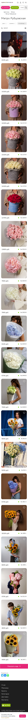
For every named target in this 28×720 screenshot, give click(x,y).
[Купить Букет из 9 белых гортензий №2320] (14, 297)
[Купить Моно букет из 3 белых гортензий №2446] (14, 360)
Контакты (5, 700)
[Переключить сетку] (25, 28)
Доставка (5, 697)
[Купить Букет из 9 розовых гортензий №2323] (14, 265)
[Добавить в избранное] (24, 34)
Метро (13, 12)
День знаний (15, 7)
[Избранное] (23, 3)
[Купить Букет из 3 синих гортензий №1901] (14, 486)
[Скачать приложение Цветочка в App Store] (6, 705)
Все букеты (6, 7)
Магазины (5, 688)
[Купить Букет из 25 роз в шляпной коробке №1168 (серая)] (14, 76)
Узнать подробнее (5, 717)
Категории (5, 694)
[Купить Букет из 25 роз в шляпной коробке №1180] (14, 202)
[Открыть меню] (26, 3)
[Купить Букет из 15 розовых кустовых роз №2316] (14, 234)
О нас (4, 685)
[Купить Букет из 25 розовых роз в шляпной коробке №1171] (14, 108)
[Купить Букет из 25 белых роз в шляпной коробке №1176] (14, 171)
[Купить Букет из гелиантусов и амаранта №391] (14, 423)
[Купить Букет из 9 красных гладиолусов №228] (14, 44)
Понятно (22, 716)
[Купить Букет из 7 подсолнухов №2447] (14, 644)
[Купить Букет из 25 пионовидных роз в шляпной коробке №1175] (14, 139)
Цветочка (6, 12)
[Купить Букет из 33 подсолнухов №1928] (14, 518)
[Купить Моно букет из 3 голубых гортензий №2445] (14, 328)
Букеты (4, 691)
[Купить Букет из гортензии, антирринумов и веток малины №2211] (14, 581)
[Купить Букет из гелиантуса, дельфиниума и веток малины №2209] (14, 549)
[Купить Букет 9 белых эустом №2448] (14, 392)
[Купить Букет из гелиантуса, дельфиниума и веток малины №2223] (14, 612)
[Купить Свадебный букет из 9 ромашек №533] (14, 455)
